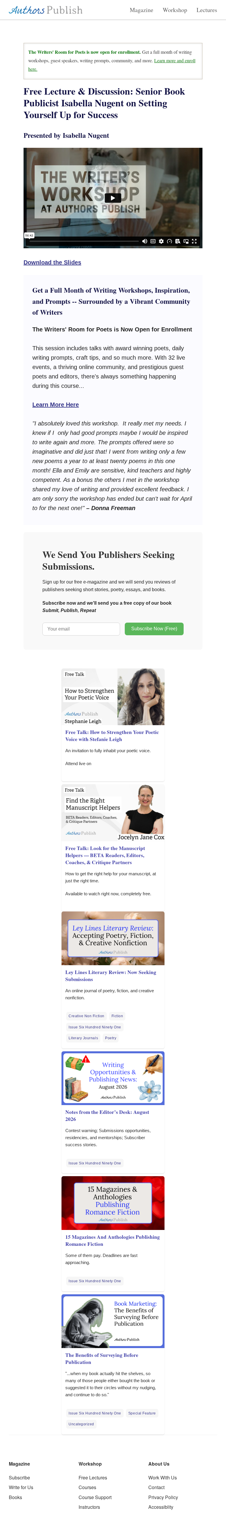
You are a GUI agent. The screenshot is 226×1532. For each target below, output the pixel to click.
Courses (87, 1487)
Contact (156, 1487)
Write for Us (21, 1487)
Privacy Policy (163, 1497)
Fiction (117, 1016)
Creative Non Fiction (86, 1016)
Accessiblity (160, 1506)
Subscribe (19, 1477)
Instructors (89, 1506)
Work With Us (162, 1477)
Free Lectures (93, 1477)
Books (15, 1497)
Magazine (141, 10)
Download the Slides (52, 262)
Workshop (175, 10)
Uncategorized (81, 1424)
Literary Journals (83, 1038)
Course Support (95, 1497)
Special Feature (142, 1413)
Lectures (207, 10)
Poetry (110, 1038)
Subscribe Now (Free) (154, 628)
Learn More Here (55, 404)
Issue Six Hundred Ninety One (95, 1027)
